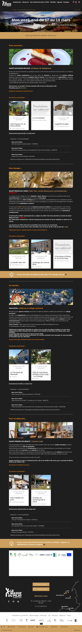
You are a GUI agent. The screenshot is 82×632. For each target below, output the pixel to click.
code (65, 227)
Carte (32, 627)
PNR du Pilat (55, 620)
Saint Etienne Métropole (49, 620)
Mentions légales (34, 615)
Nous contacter (42, 584)
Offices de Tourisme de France (27, 620)
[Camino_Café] (41, 430)
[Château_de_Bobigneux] (41, 57)
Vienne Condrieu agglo (62, 620)
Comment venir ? (42, 589)
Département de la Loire (33, 620)
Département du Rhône (13, 620)
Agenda (12, 627)
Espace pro (77, 630)
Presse (69, 615)
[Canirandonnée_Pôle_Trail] (41, 180)
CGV (49, 615)
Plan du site (43, 615)
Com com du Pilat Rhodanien (21, 620)
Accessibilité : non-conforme (20, 615)
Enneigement (43, 627)
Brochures (64, 627)
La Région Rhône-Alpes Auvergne (41, 620)
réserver (23, 88)
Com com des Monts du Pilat (6, 620)
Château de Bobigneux (41, 68)
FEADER (69, 620)
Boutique (23, 627)
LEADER (76, 620)
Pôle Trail (21, 207)
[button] (17, 2)
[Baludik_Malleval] (41, 297)
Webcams (54, 627)
